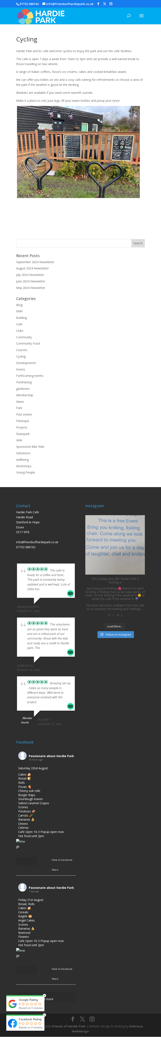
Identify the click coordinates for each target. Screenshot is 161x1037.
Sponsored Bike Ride (30, 447)
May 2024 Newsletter (30, 288)
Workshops (23, 466)
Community (24, 337)
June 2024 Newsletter (30, 281)
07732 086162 (29, 4)
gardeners (23, 389)
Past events (24, 414)
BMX (19, 311)
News (20, 402)
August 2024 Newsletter (32, 268)
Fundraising (24, 382)
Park (19, 408)
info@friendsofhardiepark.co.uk (37, 542)
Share (55, 869)
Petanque (22, 421)
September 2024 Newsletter (35, 262)
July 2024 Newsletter (30, 275)
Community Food (28, 343)
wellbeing (22, 460)
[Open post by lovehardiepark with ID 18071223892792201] (115, 545)
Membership (24, 395)
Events (20, 369)
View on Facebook (62, 859)
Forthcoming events (29, 376)
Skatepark (23, 434)
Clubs (19, 331)
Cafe (19, 324)
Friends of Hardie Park (69, 1026)
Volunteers (23, 453)
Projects (21, 427)
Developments (26, 363)
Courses (21, 350)
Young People (25, 472)
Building (21, 318)
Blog (19, 305)
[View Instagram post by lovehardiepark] (140, 569)
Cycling (21, 356)
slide (19, 440)
